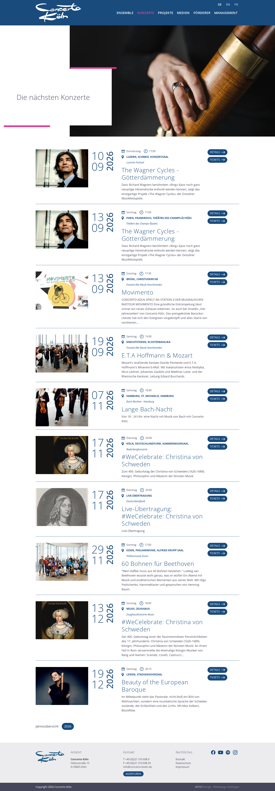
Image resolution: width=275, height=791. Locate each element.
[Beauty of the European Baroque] (62, 685)
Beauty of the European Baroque (155, 685)
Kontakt (180, 759)
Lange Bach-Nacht (147, 409)
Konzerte (145, 13)
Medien (183, 13)
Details (215, 152)
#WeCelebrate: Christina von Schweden (162, 460)
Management (225, 13)
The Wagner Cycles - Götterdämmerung (150, 173)
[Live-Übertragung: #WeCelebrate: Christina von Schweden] (62, 507)
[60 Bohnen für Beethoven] (62, 561)
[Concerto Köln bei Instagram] (235, 752)
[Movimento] (62, 290)
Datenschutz (183, 763)
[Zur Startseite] (58, 12)
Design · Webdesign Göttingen (217, 787)
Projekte (165, 13)
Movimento (137, 292)
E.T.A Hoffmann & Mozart (157, 355)
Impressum (182, 767)
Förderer (202, 13)
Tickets (215, 159)
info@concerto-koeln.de (137, 767)
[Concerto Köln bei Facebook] (213, 752)
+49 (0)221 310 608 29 (138, 763)
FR (236, 4)
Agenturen (133, 774)
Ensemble (125, 13)
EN (228, 4)
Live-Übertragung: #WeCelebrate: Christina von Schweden (162, 516)
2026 (67, 726)
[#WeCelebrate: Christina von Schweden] (62, 454)
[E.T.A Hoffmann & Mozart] (62, 353)
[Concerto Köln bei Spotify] (227, 752)
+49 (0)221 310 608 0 (137, 759)
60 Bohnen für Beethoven (158, 563)
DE (220, 4)
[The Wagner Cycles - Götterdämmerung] (62, 168)
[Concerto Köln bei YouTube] (220, 752)
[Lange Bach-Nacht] (62, 407)
